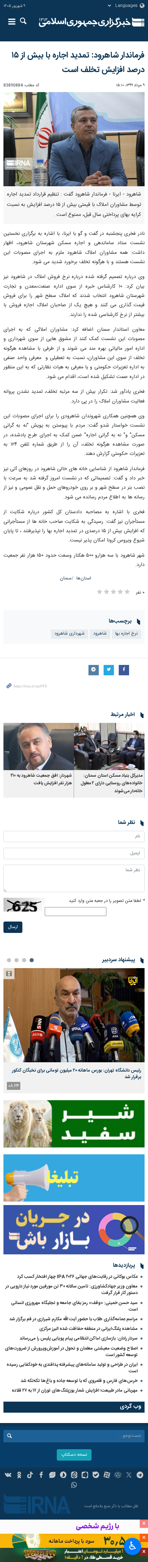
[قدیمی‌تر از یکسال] (109, 746)
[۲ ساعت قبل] (74, 1015)
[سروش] (63, 1475)
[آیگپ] (84, 1475)
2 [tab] (24, 960)
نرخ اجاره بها (126, 633)
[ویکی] (8, 1475)
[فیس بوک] (41, 1475)
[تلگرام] (140, 1475)
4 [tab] (9, 960)
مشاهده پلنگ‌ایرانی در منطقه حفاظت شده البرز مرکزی (88, 1329)
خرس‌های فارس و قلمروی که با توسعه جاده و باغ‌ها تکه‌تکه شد (79, 1381)
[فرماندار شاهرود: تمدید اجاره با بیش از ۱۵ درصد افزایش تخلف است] (74, 139)
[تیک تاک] (30, 1475)
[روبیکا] (118, 1475)
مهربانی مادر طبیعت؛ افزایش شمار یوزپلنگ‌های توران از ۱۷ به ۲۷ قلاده (75, 1390)
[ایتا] (74, 1475)
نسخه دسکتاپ (74, 1455)
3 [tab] (16, 960)
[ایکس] (129, 1475)
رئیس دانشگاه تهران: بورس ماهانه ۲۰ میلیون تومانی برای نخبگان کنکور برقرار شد (76, 1074)
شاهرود (100, 633)
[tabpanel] (74, 1030)
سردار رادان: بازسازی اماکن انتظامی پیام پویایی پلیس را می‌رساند (79, 1338)
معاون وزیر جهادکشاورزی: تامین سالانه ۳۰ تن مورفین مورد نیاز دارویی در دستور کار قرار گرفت (72, 1290)
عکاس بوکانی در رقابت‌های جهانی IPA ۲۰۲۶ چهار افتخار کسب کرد (77, 1277)
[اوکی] (19, 1475)
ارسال (13, 927)
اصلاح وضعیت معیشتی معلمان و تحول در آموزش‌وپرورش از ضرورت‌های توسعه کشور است (71, 1352)
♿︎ (133, 1546)
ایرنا (85, 22)
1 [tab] (32, 960)
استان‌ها (83, 578)
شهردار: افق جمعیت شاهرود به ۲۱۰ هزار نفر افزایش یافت (41, 779)
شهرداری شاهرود (69, 633)
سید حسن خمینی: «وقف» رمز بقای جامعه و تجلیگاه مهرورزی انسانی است (74, 1306)
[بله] (96, 1475)
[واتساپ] (74, 1485)
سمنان (66, 578)
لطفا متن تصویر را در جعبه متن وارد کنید (107, 901)
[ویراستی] (52, 1475)
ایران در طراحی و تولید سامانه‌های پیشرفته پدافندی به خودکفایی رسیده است (72, 1368)
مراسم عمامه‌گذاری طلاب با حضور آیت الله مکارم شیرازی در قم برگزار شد (73, 1319)
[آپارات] (107, 1475)
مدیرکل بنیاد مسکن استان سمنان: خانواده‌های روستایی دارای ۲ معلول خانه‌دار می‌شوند (111, 783)
